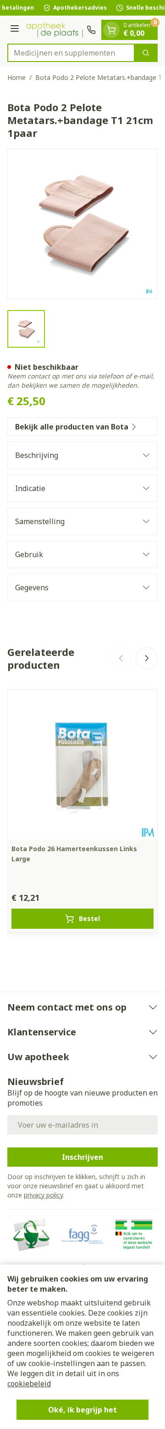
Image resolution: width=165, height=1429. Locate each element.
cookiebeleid (29, 1383)
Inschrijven (82, 1157)
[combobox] (71, 53)
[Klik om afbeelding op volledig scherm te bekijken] (82, 224)
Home (16, 77)
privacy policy (43, 1195)
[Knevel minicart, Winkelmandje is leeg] (111, 30)
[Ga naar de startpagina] (54, 30)
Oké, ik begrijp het (82, 1410)
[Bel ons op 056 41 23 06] (91, 29)
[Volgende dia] (147, 658)
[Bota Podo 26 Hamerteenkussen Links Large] (82, 765)
